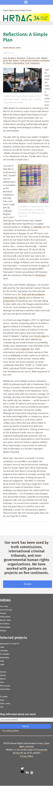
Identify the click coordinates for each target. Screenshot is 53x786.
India (2, 664)
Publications (5, 617)
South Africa (5, 689)
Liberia (3, 675)
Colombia (37, 227)
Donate (28, 584)
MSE (10, 61)
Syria (2, 700)
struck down (40, 336)
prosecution (9, 301)
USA (1, 707)
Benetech (12, 58)
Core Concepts (6, 610)
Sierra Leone (5, 686)
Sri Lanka (3, 697)
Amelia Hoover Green (12, 48)
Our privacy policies (10, 731)
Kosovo (22, 233)
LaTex (38, 58)
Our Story (4, 606)
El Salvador (4, 654)
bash (5, 58)
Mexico (3, 679)
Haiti (2, 661)
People (3, 613)
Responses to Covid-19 (9, 644)
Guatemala (4, 658)
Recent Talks (5, 620)
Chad (2, 647)
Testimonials (5, 627)
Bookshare (21, 58)
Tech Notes (5, 624)
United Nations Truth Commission (26, 63)
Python (16, 61)
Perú (2, 682)
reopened (25, 349)
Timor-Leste (5, 703)
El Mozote (30, 58)
